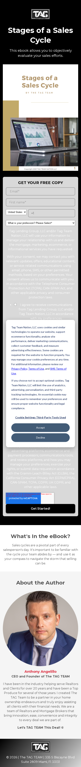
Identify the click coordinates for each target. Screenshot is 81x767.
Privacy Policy (19, 368)
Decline (40, 437)
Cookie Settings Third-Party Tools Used (40, 417)
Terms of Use (36, 368)
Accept (40, 427)
